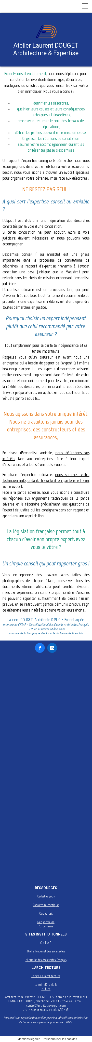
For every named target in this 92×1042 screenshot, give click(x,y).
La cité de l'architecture (45, 976)
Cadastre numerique (46, 905)
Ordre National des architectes (46, 951)
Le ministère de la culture (46, 987)
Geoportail (46, 913)
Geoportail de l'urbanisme (45, 924)
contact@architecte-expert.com (46, 1005)
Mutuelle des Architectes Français (46, 960)
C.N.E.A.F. (46, 943)
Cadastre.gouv (46, 896)
